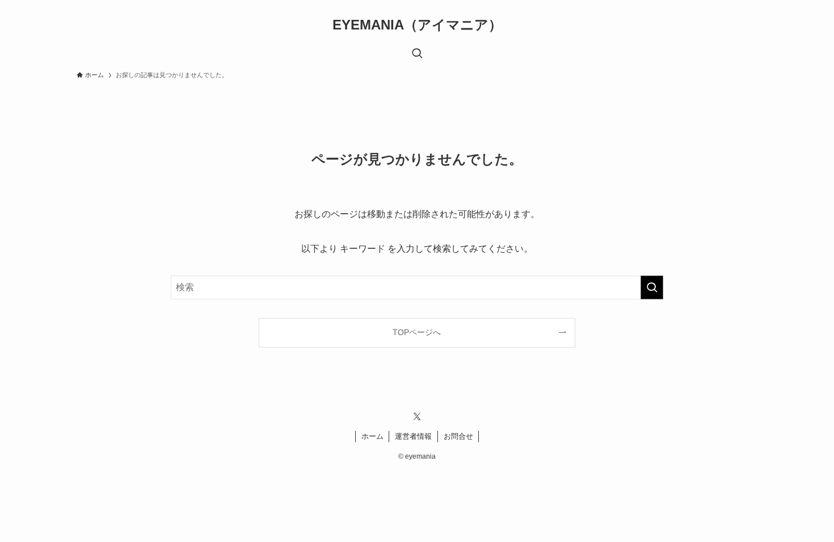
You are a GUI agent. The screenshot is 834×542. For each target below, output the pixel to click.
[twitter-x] (417, 417)
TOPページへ (417, 332)
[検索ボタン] (417, 54)
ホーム (372, 436)
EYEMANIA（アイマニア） (417, 25)
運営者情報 (413, 436)
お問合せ (458, 436)
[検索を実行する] (652, 287)
